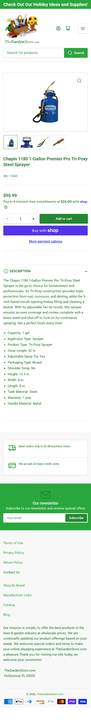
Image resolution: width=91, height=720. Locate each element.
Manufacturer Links (17, 595)
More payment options (45, 241)
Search (79, 53)
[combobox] (45, 53)
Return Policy (13, 563)
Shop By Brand (14, 585)
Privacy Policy (13, 553)
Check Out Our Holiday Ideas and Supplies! (45, 4)
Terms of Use (13, 543)
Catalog (9, 605)
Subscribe (76, 518)
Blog (6, 615)
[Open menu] (83, 28)
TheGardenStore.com (50, 694)
